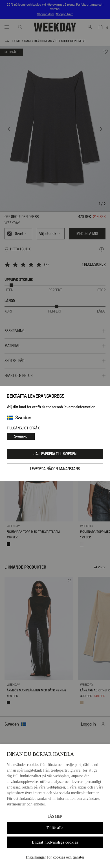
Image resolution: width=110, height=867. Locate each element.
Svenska (20, 436)
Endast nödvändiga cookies (55, 842)
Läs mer (55, 816)
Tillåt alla (55, 828)
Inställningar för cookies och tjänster (55, 857)
